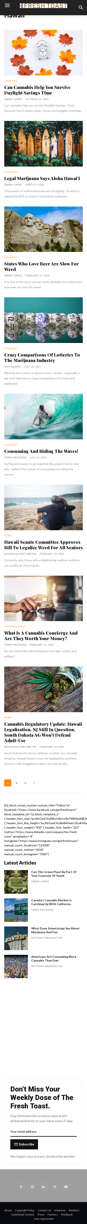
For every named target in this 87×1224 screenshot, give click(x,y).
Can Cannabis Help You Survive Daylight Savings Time (37, 90)
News (8, 535)
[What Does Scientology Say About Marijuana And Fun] (16, 938)
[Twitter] (55, 1187)
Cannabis (11, 81)
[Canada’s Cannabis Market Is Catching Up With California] (16, 910)
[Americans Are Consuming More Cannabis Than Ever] (16, 966)
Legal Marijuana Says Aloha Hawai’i (42, 178)
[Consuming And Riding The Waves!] (43, 416)
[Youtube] (66, 1187)
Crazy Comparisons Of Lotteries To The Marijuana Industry (42, 357)
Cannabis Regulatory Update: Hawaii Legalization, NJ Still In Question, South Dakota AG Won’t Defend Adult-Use (43, 732)
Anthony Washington (47, 937)
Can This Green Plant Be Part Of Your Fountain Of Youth (53, 873)
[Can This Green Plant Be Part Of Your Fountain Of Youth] (16, 882)
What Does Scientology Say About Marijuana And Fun (55, 930)
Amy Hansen (12, 366)
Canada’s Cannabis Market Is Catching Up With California (51, 902)
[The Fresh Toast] (43, 5)
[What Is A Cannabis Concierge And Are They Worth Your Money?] (43, 598)
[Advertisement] (43, 1031)
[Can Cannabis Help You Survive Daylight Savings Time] (43, 52)
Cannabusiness (15, 626)
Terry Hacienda (15, 457)
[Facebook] (21, 1187)
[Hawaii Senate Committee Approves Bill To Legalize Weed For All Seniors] (43, 507)
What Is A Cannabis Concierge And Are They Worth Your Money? (40, 635)
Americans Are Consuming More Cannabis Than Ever (53, 958)
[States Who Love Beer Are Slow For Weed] (43, 229)
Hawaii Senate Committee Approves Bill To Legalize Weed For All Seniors (43, 544)
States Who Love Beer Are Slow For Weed (41, 266)
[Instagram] (32, 1187)
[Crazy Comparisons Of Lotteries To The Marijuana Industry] (43, 320)
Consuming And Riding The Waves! (41, 451)
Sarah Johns (13, 99)
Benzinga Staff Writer (20, 553)
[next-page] (33, 782)
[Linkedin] (43, 1187)
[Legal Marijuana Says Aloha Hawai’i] (43, 144)
